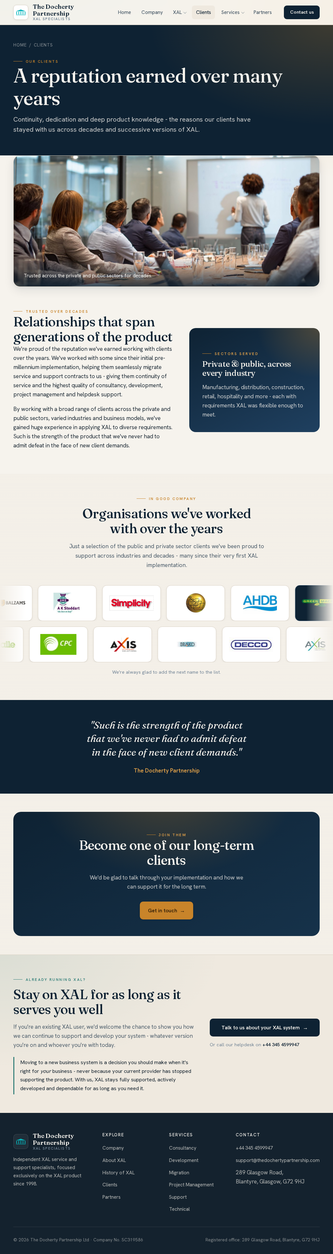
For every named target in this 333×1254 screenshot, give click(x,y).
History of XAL (118, 1172)
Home (124, 12)
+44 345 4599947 (280, 1045)
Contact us (302, 12)
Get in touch (166, 910)
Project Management (191, 1184)
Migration (179, 1172)
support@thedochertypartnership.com (278, 1160)
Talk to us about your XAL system (264, 1027)
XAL (177, 12)
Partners (263, 12)
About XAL (114, 1160)
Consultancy (182, 1148)
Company (152, 12)
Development (183, 1160)
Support (178, 1197)
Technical (179, 1209)
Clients (203, 12)
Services (230, 12)
